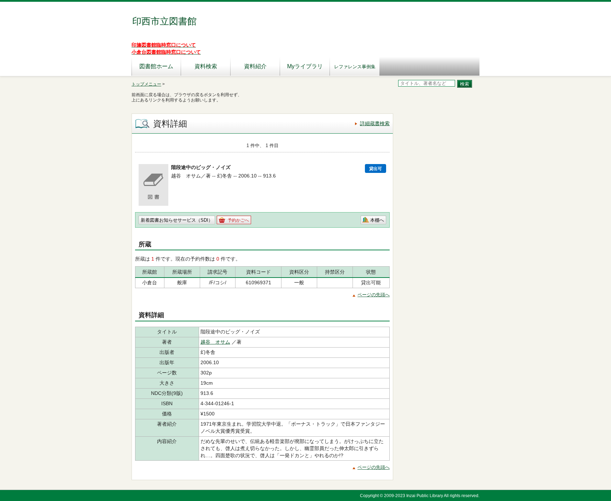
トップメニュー (146, 84)
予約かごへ (238, 220)
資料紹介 (255, 66)
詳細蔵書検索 (375, 123)
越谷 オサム (215, 342)
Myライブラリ (305, 66)
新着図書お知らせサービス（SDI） (177, 220)
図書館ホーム (156, 66)
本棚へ (377, 220)
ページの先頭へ (373, 294)
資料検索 (205, 66)
